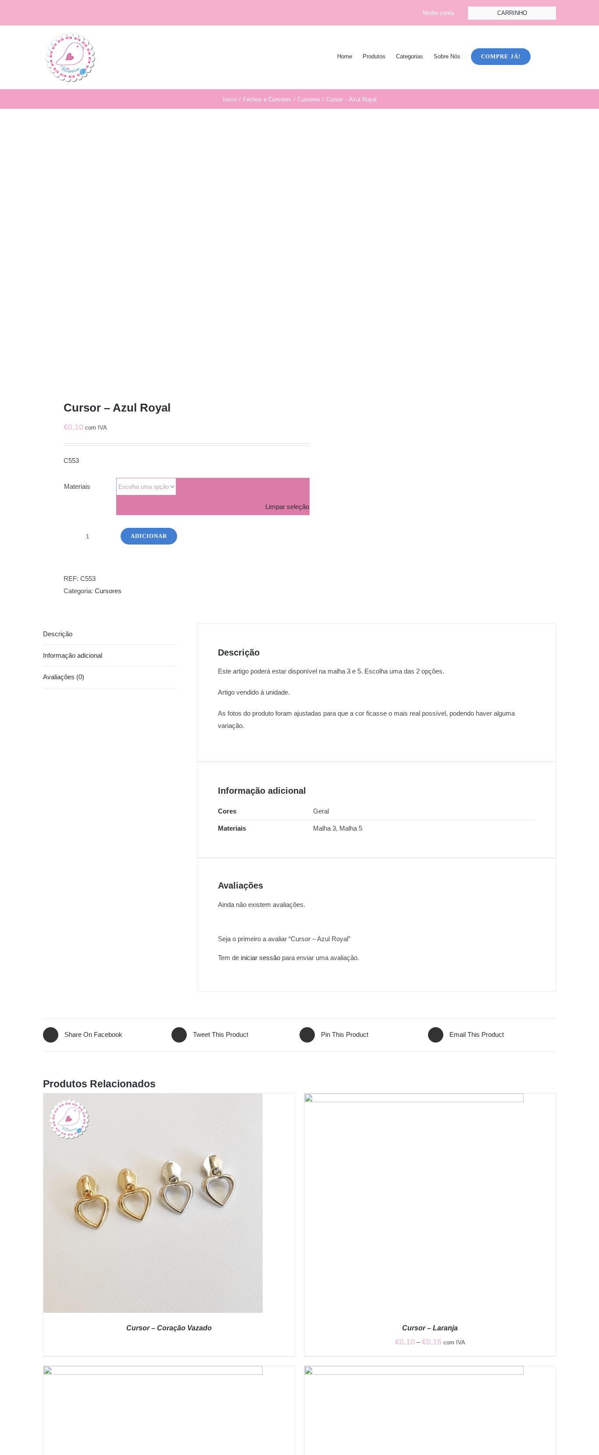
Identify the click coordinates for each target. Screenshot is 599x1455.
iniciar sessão (260, 957)
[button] (543, 55)
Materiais (77, 486)
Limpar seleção (287, 506)
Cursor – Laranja (430, 1328)
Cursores (108, 591)
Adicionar (149, 536)
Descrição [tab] (57, 634)
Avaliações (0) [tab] (63, 677)
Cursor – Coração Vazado (169, 1328)
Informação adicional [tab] (72, 655)
